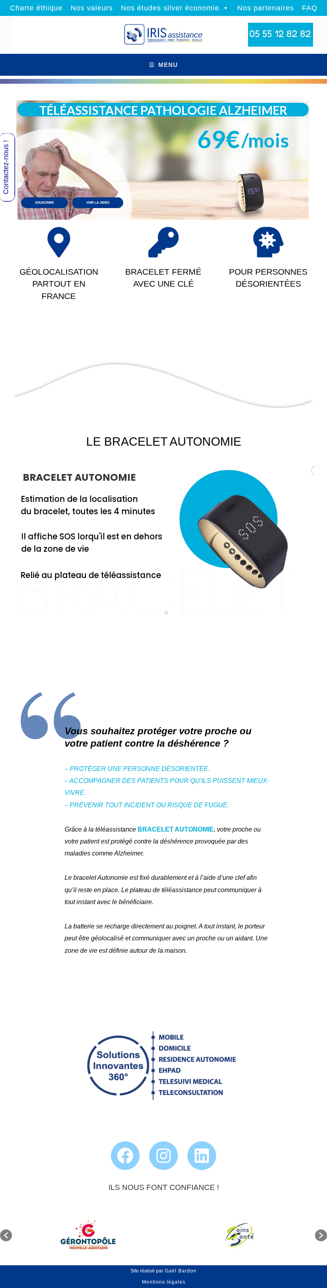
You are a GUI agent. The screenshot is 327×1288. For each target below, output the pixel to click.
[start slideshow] (147, 612)
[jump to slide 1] (157, 612)
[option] (88, 1235)
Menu (168, 64)
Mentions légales (163, 1282)
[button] (6, 1235)
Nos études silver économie (170, 8)
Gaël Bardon (180, 1271)
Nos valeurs (92, 8)
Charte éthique (36, 8)
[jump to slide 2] (166, 612)
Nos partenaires (265, 8)
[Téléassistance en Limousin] (163, 35)
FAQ (309, 8)
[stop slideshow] (177, 612)
